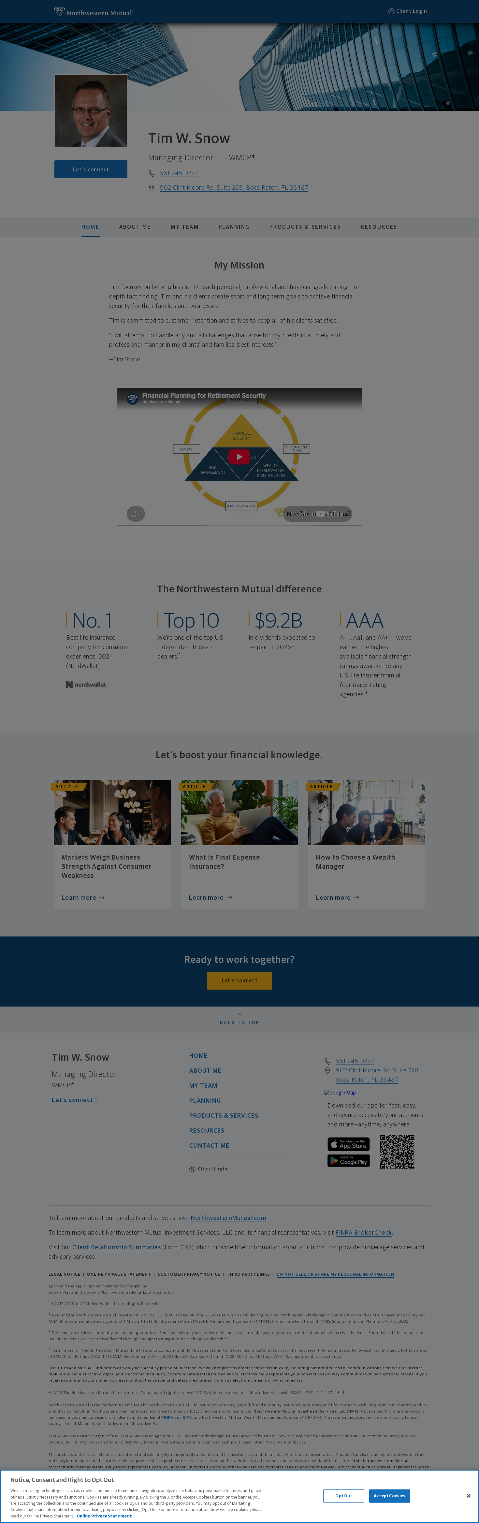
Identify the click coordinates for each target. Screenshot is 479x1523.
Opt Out (343, 1496)
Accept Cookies (389, 1496)
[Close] (468, 1495)
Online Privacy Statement (104, 1516)
